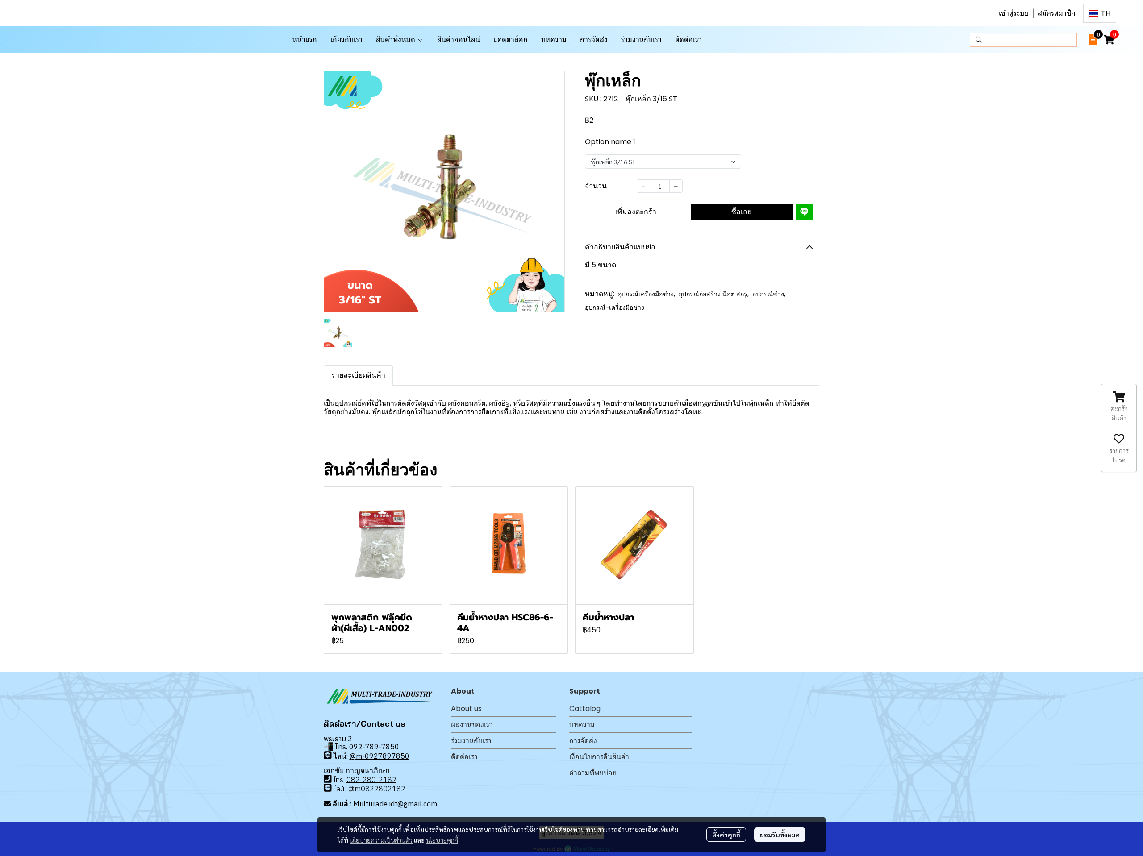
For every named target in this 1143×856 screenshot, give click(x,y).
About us (466, 708)
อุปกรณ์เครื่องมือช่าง (646, 294)
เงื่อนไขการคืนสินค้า (599, 757)
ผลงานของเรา (472, 724)
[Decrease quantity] (643, 186)
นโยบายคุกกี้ (442, 840)
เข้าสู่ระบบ (1014, 13)
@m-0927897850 (379, 756)
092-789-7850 (374, 746)
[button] (1099, 13)
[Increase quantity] (676, 186)
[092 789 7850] (328, 755)
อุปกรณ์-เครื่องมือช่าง (614, 307)
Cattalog (585, 708)
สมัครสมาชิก (1057, 13)
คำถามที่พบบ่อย (593, 773)
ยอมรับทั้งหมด (780, 835)
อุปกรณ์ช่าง (768, 294)
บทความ (582, 724)
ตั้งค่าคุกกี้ (726, 835)
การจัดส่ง (583, 740)
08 (350, 779)
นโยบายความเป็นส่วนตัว (381, 840)
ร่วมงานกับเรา (471, 740)
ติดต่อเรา (464, 757)
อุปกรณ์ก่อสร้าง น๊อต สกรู (714, 294)
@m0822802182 (376, 788)
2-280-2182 (375, 779)
